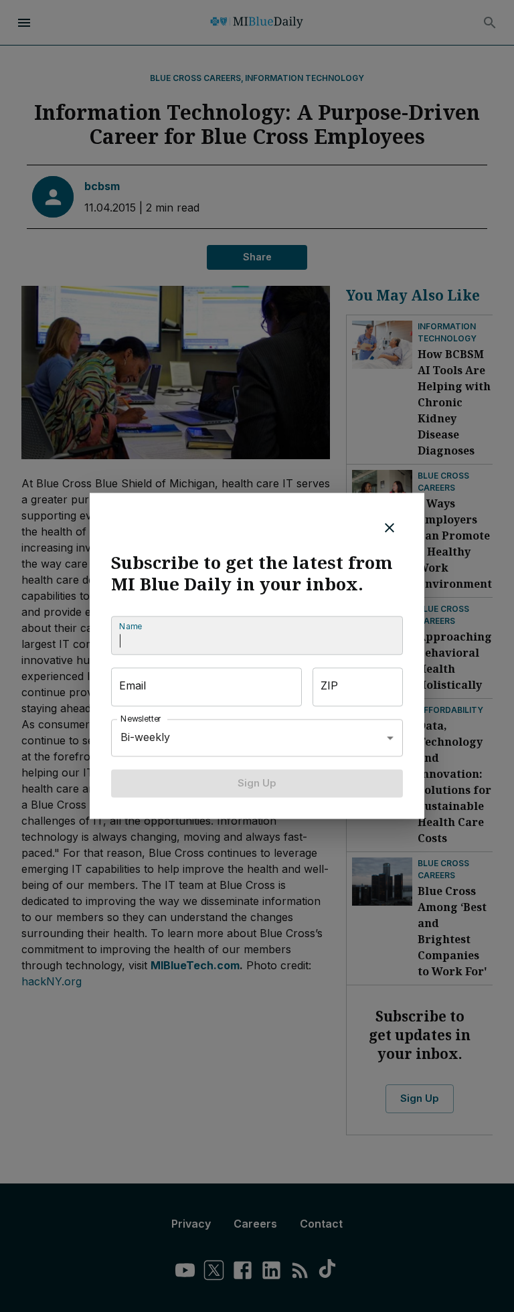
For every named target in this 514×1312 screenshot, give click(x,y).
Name (130, 626)
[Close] (389, 527)
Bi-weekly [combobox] (145, 737)
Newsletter (141, 719)
